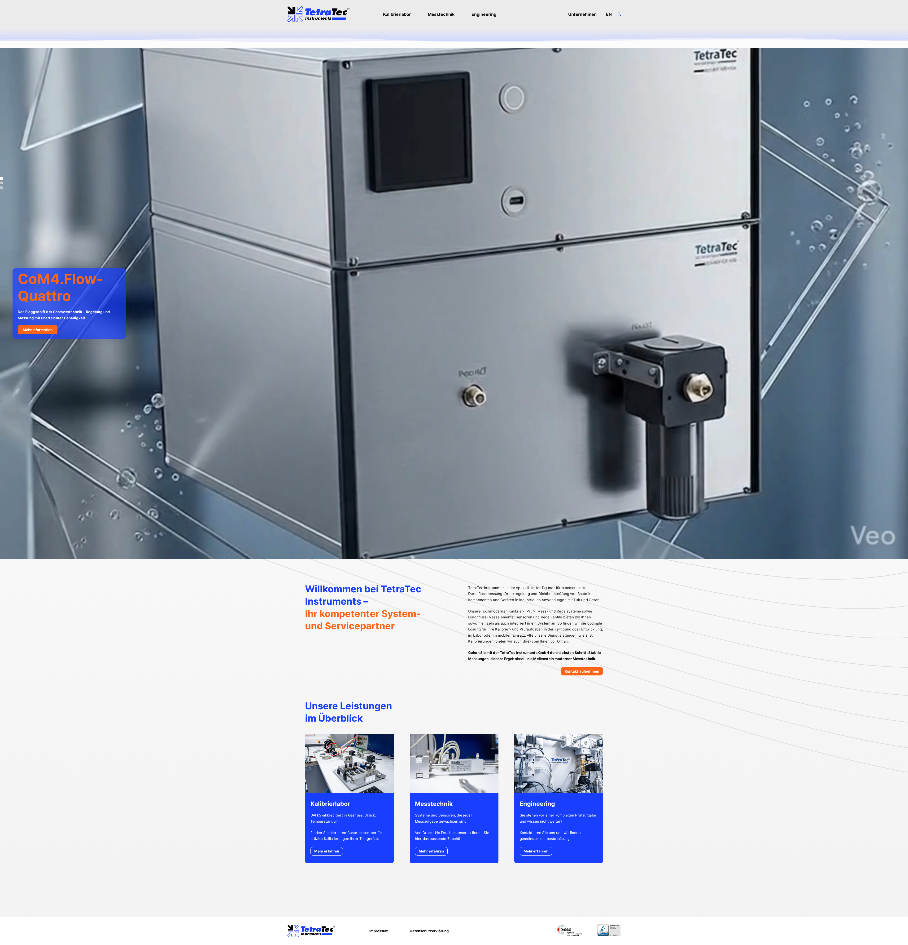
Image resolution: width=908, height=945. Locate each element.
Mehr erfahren (326, 851)
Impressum (379, 931)
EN (609, 14)
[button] (1, 178)
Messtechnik (441, 14)
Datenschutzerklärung (429, 931)
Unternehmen (582, 14)
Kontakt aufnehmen (582, 671)
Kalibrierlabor (397, 14)
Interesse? (799, 345)
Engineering (483, 14)
